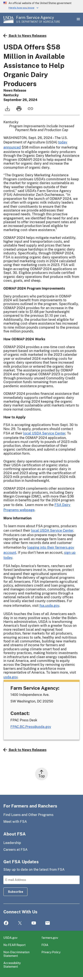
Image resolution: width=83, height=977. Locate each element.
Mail (47, 923)
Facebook (6, 923)
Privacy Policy (51, 952)
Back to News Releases (27, 36)
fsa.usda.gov (49, 606)
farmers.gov (50, 937)
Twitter (20, 923)
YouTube (33, 923)
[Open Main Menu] (78, 19)
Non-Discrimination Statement (16, 954)
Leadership (12, 843)
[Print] (18, 111)
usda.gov (10, 677)
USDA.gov (10, 937)
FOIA (45, 945)
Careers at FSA (15, 850)
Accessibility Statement (12, 965)
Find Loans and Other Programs (28, 815)
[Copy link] (30, 111)
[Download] (7, 111)
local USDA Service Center (44, 433)
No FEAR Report (14, 945)
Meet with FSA (15, 822)
